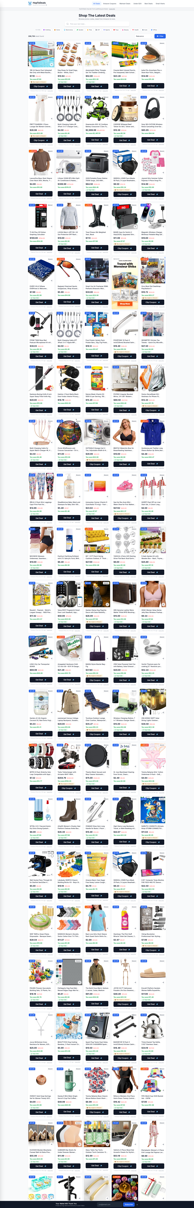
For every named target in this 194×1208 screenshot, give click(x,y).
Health (136, 30)
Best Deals (149, 3)
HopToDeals (39, 2)
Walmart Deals (124, 3)
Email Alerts (160, 3)
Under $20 (137, 3)
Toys (116, 30)
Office (155, 30)
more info (112, 9)
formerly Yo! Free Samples (39, 5)
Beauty (126, 30)
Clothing (48, 30)
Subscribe (129, 1204)
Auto (145, 30)
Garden (81, 30)
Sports (108, 30)
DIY (99, 30)
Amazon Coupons (109, 3)
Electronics (69, 30)
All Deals (96, 3)
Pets (90, 30)
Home (58, 30)
